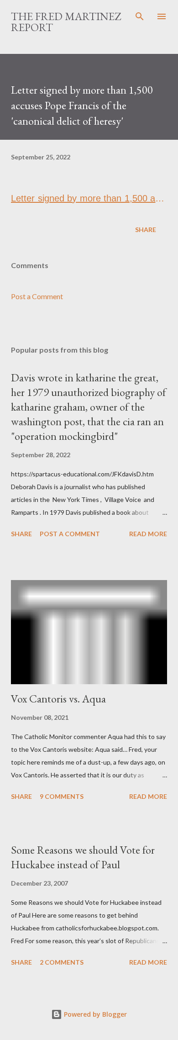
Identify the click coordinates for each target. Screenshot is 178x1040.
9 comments (62, 796)
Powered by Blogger (94, 1014)
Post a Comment (37, 296)
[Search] (139, 16)
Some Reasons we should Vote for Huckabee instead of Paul (83, 857)
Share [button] (145, 229)
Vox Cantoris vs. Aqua (58, 699)
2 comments (62, 962)
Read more (148, 534)
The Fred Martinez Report (66, 21)
